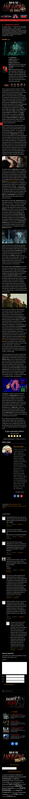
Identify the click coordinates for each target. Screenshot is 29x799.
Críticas (16, 26)
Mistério (18, 786)
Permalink (20, 524)
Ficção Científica (14, 784)
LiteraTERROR (8, 786)
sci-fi (9, 792)
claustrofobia (5, 780)
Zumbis (11, 35)
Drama (7, 782)
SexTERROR (17, 738)
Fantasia (22, 782)
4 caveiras (10, 777)
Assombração (5, 30)
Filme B (21, 784)
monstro (12, 33)
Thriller (15, 794)
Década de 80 (18, 782)
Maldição (7, 33)
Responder (8, 526)
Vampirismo (4, 796)
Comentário (4, 660)
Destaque (4, 782)
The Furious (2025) (15, 734)
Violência (10, 796)
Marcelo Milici (18, 446)
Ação (13, 778)
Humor (3, 786)
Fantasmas (20, 31)
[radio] (9, 436)
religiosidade (13, 790)
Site (3, 681)
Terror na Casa (13, 34)
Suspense (20, 792)
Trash (20, 794)
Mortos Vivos (16, 788)
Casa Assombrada (22, 30)
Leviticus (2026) (14, 721)
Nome (3, 676)
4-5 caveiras (23, 28)
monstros (18, 33)
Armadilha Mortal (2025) (16, 714)
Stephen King (5, 34)
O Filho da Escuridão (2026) (17, 727)
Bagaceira (16, 779)
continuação (13, 31)
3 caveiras (17, 775)
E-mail (3, 678)
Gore (25, 784)
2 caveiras (4, 775)
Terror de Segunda (6, 28)
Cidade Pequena (6, 31)
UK (22, 794)
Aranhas (19, 29)
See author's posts (20, 492)
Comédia (12, 780)
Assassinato (23, 777)
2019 (18, 28)
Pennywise (23, 33)
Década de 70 (12, 782)
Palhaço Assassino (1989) (15, 504)
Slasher (16, 792)
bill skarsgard (13, 30)
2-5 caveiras (10, 775)
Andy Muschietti (12, 29)
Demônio (21, 780)
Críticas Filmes (22, 26)
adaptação (5, 29)
